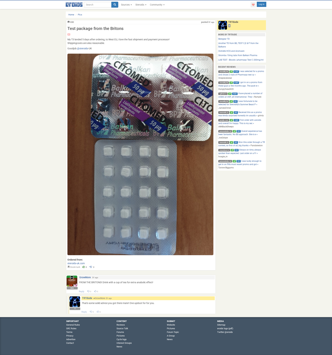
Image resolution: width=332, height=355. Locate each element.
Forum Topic (173, 332)
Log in (261, 4)
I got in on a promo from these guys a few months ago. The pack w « (240, 85)
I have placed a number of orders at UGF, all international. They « (240, 95)
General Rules (73, 325)
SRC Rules (71, 328)
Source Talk (122, 328)
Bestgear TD (224, 39)
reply (81, 291)
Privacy (69, 335)
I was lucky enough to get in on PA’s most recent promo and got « (239, 164)
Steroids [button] (140, 4)
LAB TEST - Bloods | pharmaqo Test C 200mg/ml (241, 60)
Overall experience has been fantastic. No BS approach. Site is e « (240, 134)
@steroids (82, 48)
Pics (80, 14)
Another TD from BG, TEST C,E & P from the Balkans (238, 45)
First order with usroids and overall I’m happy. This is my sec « (239, 123)
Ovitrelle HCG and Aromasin (231, 51)
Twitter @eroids (225, 332)
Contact (70, 343)
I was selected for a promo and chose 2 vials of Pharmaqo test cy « (241, 74)
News (119, 346)
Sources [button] (125, 4)
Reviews (121, 325)
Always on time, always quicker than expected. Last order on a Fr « (239, 153)
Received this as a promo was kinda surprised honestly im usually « (241, 114)
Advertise (70, 339)
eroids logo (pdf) (225, 328)
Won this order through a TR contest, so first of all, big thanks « (241, 144)
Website (171, 325)
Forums (120, 332)
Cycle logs (122, 339)
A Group (171, 335)
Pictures (121, 335)
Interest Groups (124, 343)
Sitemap (221, 325)
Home (71, 14)
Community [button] (156, 4)
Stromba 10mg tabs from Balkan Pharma (237, 55)
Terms (69, 332)
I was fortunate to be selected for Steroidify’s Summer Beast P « (237, 104)
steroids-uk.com (76, 263)
